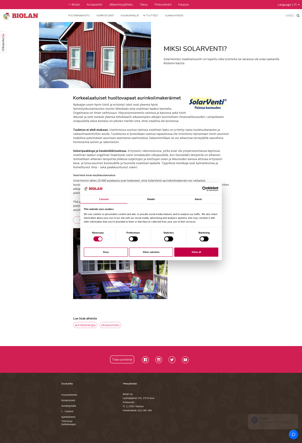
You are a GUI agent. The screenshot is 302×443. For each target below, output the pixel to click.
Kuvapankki (94, 4)
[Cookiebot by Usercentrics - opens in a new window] (204, 188)
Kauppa (183, 4)
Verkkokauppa (68, 424)
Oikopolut (3, 44)
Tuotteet (152, 15)
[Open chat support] (293, 434)
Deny (106, 252)
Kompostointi (105, 15)
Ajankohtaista (174, 15)
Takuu (144, 4)
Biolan (76, 4)
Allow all (196, 252)
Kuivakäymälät (130, 15)
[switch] (133, 238)
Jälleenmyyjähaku (121, 4)
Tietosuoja (66, 421)
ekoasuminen (110, 325)
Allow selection (151, 252)
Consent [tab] (104, 199)
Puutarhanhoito (79, 15)
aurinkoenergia (85, 325)
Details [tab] (151, 199)
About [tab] (198, 199)
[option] (75, 55)
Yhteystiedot (163, 4)
